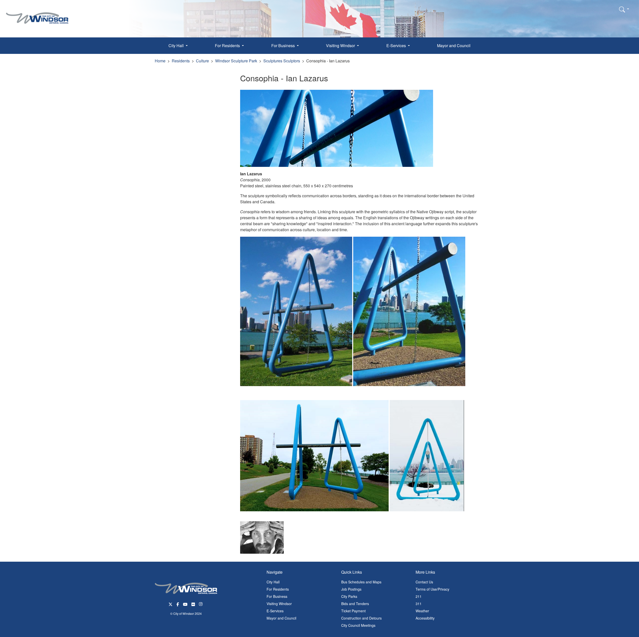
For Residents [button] (228, 45)
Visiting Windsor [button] (341, 45)
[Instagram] (201, 603)
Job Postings (351, 589)
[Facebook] (177, 603)
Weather (422, 610)
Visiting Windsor (279, 603)
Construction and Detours (361, 618)
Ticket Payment (353, 610)
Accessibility (425, 618)
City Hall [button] (176, 45)
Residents (181, 61)
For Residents (278, 589)
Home (160, 61)
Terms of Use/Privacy (432, 589)
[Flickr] (193, 603)
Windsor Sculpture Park (236, 61)
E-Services (275, 610)
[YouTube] (185, 603)
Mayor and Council (454, 45)
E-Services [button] (396, 45)
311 (419, 603)
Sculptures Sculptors (281, 61)
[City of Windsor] (37, 14)
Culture (202, 61)
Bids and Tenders (355, 603)
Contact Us (424, 581)
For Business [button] (283, 45)
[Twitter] (170, 603)
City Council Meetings (358, 625)
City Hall (273, 581)
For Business (277, 596)
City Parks (349, 596)
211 (419, 596)
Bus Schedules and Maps (361, 581)
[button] (624, 9)
